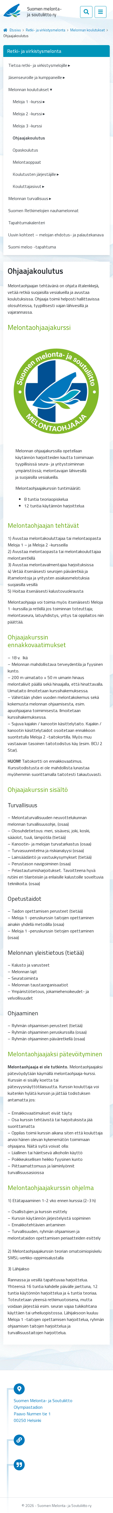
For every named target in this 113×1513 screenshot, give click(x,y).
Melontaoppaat (27, 162)
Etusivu (15, 30)
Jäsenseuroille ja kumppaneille (35, 77)
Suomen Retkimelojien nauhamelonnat (43, 210)
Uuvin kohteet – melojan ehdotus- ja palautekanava (56, 234)
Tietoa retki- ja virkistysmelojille (37, 65)
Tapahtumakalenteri (26, 222)
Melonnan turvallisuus (28, 198)
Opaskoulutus (25, 150)
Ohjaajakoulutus (29, 138)
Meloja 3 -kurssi (27, 125)
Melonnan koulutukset (87, 30)
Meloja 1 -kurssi (27, 101)
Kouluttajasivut (27, 186)
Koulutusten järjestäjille (34, 174)
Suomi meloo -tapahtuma (32, 246)
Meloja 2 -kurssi (27, 113)
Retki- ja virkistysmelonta (45, 30)
